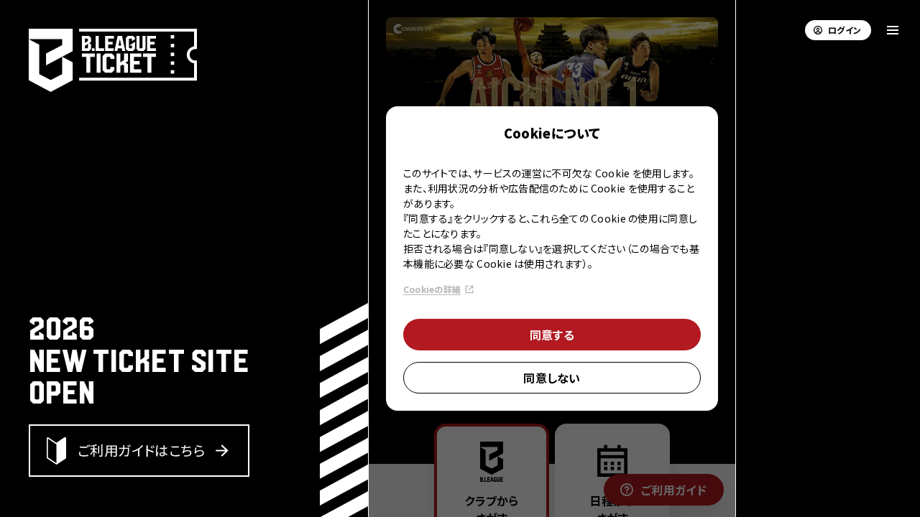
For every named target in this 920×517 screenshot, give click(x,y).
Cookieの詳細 (432, 289)
